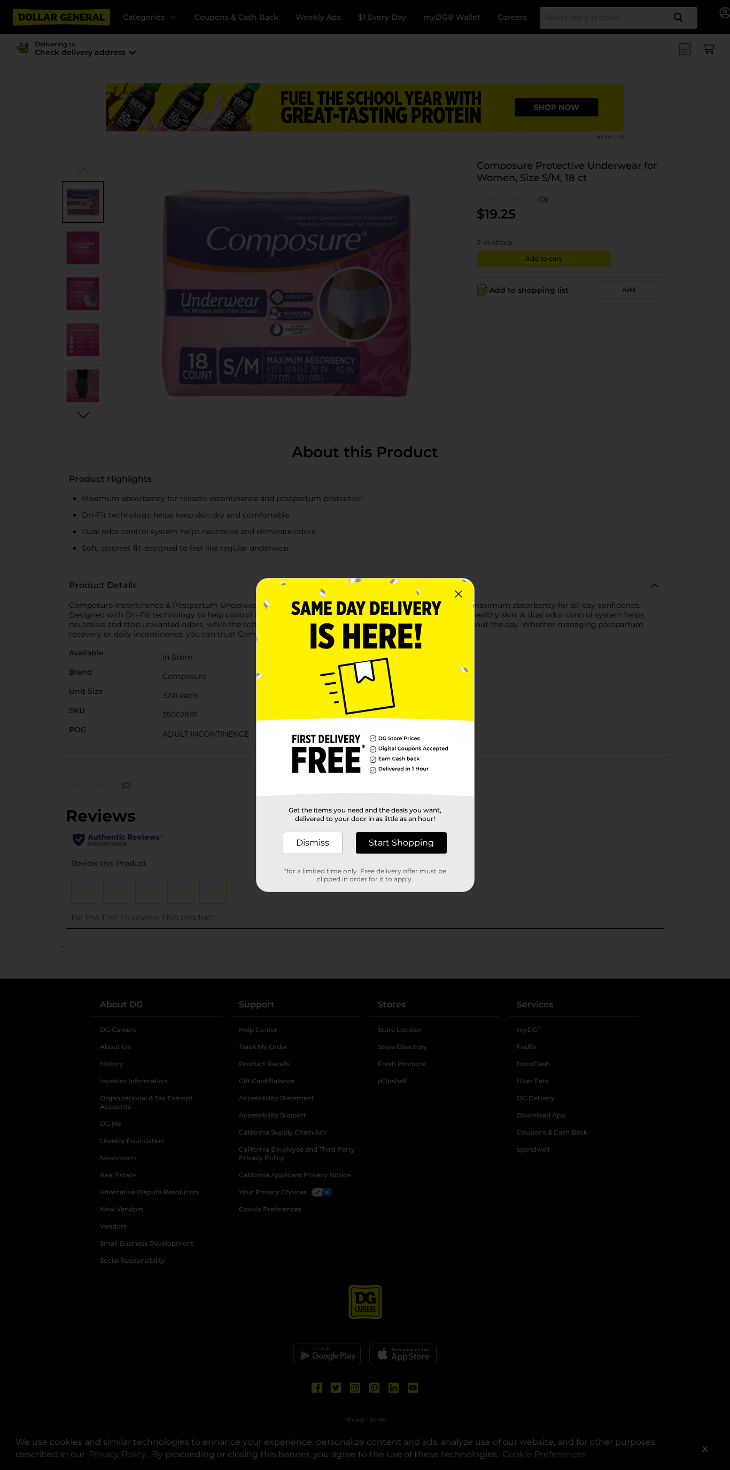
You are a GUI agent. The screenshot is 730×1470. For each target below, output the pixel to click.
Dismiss (312, 843)
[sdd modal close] (458, 594)
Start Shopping (401, 843)
